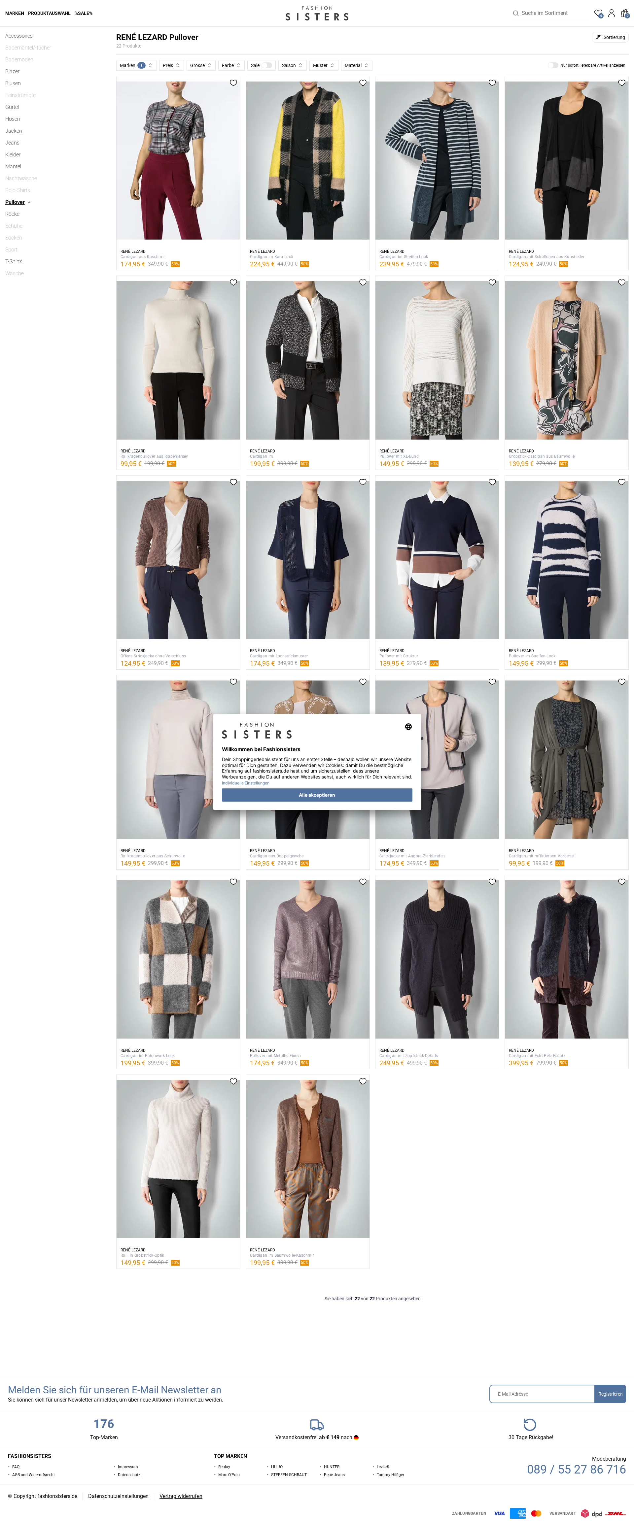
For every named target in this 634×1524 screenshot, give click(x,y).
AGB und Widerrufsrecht (33, 1475)
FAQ (15, 1467)
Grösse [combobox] (197, 65)
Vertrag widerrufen (180, 1496)
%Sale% (83, 13)
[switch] (267, 65)
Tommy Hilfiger (390, 1475)
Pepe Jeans (334, 1475)
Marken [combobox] (131, 65)
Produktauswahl (49, 13)
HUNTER (331, 1467)
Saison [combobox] (289, 65)
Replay (224, 1467)
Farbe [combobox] (228, 65)
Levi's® (383, 1467)
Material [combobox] (353, 65)
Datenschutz (129, 1475)
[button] (261, 65)
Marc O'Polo (229, 1475)
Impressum (128, 1467)
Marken (14, 13)
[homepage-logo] (317, 13)
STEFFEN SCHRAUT (289, 1475)
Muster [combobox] (320, 65)
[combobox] (555, 13)
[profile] (612, 13)
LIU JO (277, 1467)
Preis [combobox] (168, 65)
